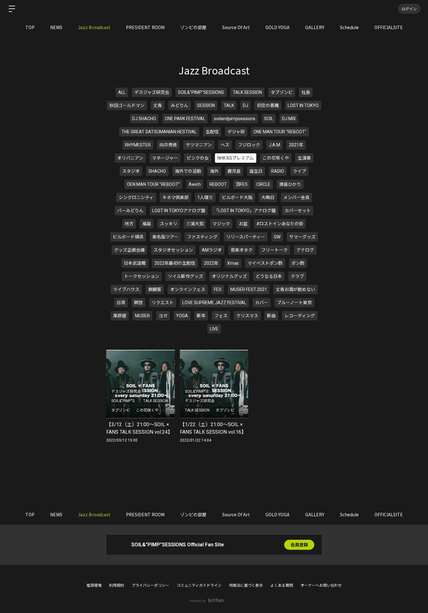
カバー (261, 302)
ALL (122, 92)
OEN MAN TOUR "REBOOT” (153, 184)
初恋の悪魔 (268, 105)
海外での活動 (188, 171)
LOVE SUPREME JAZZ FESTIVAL (214, 302)
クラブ (297, 276)
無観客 (154, 289)
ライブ (299, 171)
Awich (195, 184)
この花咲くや (276, 158)
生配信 (212, 131)
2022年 (211, 263)
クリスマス (247, 315)
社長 (305, 92)
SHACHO (157, 171)
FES (218, 289)
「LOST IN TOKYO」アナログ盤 (245, 210)
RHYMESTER (138, 144)
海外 (214, 171)
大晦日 (267, 197)
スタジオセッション (173, 250)
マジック (221, 223)
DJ (245, 105)
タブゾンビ (282, 92)
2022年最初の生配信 (174, 263)
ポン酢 (298, 263)
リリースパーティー (245, 236)
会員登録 (299, 544)
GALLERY (314, 27)
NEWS (56, 27)
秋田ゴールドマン (126, 105)
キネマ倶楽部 (175, 197)
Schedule (349, 27)
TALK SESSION (247, 92)
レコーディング (299, 315)
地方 (129, 223)
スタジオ (131, 171)
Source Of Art (236, 27)
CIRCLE (263, 184)
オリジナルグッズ (229, 276)
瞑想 (138, 302)
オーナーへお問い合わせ (321, 585)
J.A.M (274, 144)
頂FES (242, 184)
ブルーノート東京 (294, 302)
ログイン (409, 8)
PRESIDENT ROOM (145, 27)
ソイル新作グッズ (185, 276)
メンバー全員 (296, 197)
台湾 (121, 302)
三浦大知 (195, 223)
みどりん (179, 105)
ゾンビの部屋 (193, 27)
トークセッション (141, 276)
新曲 (271, 315)
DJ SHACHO (144, 118)
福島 (146, 223)
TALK (229, 105)
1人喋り (205, 197)
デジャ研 (236, 131)
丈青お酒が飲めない (295, 289)
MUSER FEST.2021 (248, 289)
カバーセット (297, 210)
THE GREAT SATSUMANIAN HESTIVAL (159, 131)
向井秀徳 (168, 144)
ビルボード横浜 (128, 236)
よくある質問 (281, 585)
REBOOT (218, 184)
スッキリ (168, 223)
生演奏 (304, 158)
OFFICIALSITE (388, 27)
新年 (201, 315)
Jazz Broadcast (94, 27)
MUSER (142, 315)
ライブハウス (126, 289)
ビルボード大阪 (237, 197)
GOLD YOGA (277, 27)
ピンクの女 (198, 158)
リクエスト (163, 302)
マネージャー (165, 158)
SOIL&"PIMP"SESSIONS (201, 92)
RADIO (277, 171)
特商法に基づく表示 (246, 585)
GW (277, 236)
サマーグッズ (302, 236)
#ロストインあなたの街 (279, 223)
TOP (29, 27)
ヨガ (163, 315)
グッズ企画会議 (129, 250)
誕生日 (256, 171)
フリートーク (274, 250)
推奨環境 (94, 585)
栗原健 (119, 315)
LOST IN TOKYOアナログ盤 (178, 210)
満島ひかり (290, 184)
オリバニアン (130, 158)
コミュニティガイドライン (199, 585)
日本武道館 (135, 263)
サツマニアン (199, 144)
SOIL (268, 118)
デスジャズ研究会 (151, 92)
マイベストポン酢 (265, 263)
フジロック (249, 144)
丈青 (157, 105)
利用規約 (116, 585)
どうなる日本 (269, 276)
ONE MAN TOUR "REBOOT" (279, 131)
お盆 (243, 223)
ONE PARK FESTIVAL (185, 118)
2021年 (296, 144)
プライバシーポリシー (150, 585)
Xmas (233, 263)
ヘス (225, 144)
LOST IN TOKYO (303, 105)
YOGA (182, 315)
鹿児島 (234, 171)
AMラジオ (212, 250)
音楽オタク (242, 250)
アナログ (305, 250)
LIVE (214, 328)
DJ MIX (289, 118)
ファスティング (202, 236)
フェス (220, 315)
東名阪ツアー (165, 236)
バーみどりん (130, 210)
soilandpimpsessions (234, 118)
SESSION (206, 105)
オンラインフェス (187, 289)
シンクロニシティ (136, 197)
